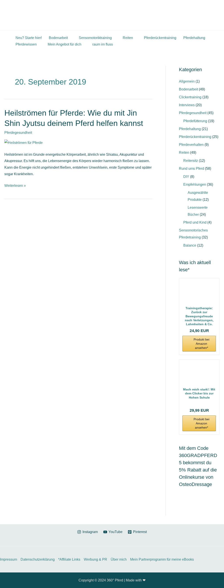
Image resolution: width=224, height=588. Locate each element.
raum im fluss (102, 44)
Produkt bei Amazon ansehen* (201, 344)
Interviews (187, 105)
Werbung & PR (95, 559)
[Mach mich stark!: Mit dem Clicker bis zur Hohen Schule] (199, 374)
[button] (214, 15)
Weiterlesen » (15, 185)
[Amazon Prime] (199, 403)
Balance (189, 245)
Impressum (8, 559)
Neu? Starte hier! (29, 38)
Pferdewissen (26, 44)
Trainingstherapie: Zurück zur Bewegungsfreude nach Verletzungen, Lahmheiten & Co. (199, 316)
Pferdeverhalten (191, 145)
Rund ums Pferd (191, 168)
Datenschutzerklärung (38, 559)
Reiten (128, 38)
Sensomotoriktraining (95, 38)
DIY (186, 176)
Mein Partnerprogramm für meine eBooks (162, 559)
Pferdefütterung (195, 121)
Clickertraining (190, 97)
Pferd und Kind (194, 222)
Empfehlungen (194, 184)
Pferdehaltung (194, 38)
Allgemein (187, 81)
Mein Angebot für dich (64, 44)
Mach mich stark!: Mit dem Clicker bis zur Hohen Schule (199, 393)
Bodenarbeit (58, 38)
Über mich (119, 559)
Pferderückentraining (160, 38)
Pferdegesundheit (18, 132)
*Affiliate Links (69, 559)
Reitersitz (190, 160)
